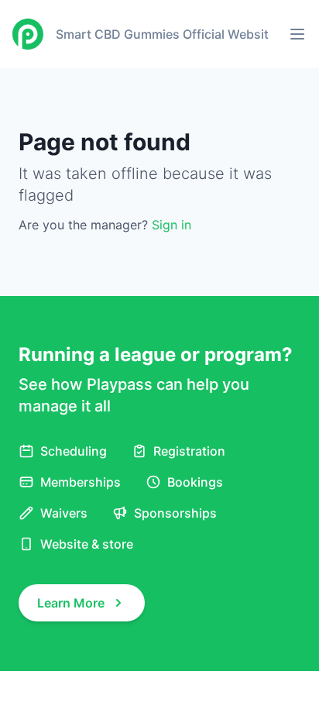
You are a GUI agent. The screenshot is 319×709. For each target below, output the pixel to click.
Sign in (171, 224)
